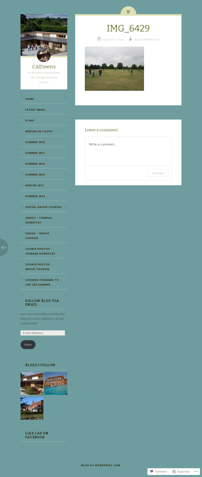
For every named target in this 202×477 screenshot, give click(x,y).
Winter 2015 (34, 185)
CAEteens (44, 67)
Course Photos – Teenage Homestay (40, 251)
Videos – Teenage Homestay (38, 220)
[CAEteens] (32, 384)
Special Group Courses (43, 207)
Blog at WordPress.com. (101, 465)
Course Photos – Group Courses (38, 267)
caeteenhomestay (146, 39)
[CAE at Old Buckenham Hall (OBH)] (32, 409)
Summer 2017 (35, 153)
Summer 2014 (35, 196)
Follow (28, 344)
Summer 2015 (35, 174)
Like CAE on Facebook (36, 435)
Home (29, 99)
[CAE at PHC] (55, 384)
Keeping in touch (38, 131)
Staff (29, 120)
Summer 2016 (35, 163)
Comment (158, 173)
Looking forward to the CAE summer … (42, 282)
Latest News (35, 109)
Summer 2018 (35, 142)
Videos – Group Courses (37, 236)
